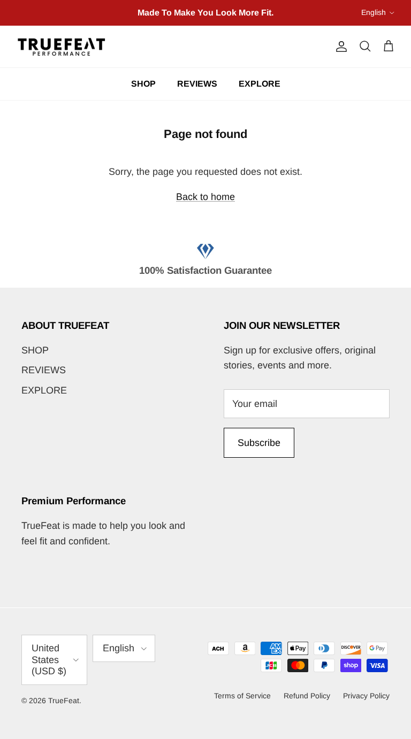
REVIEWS (197, 83)
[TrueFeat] (61, 46)
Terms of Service (242, 695)
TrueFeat (63, 700)
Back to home (205, 196)
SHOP (143, 83)
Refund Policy (307, 695)
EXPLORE (259, 83)
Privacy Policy (366, 695)
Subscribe (259, 442)
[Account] (339, 46)
